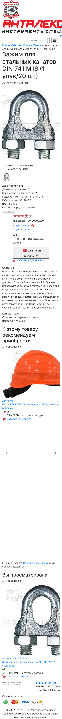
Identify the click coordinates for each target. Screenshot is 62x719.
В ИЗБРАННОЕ (22, 225)
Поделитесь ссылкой (35, 562)
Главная (7, 45)
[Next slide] (55, 453)
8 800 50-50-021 (46, 682)
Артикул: (7, 82)
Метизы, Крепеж (22, 45)
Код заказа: (19, 220)
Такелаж (38, 45)
